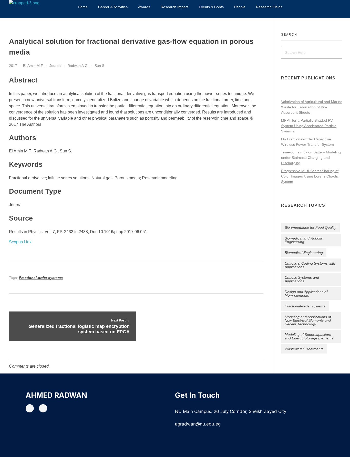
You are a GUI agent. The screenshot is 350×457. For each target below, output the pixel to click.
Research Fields (269, 7)
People (239, 7)
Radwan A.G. (78, 66)
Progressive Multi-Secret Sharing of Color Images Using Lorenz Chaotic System (310, 176)
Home (83, 7)
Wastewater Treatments (304, 349)
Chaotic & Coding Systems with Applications (310, 265)
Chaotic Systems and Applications (302, 279)
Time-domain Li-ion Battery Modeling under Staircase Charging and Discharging (311, 157)
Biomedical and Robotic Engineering (304, 240)
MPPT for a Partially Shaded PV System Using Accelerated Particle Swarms (308, 125)
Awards (144, 7)
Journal (55, 66)
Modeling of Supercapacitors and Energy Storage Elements (309, 336)
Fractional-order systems (41, 278)
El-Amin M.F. (33, 66)
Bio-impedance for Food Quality (310, 227)
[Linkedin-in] (43, 408)
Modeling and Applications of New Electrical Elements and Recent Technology (308, 320)
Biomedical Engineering (304, 253)
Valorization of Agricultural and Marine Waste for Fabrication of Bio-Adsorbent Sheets (311, 107)
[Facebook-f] (30, 408)
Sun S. (100, 66)
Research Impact (174, 7)
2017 (13, 66)
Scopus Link (20, 242)
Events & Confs (211, 7)
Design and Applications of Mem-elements (306, 293)
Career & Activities (113, 7)
